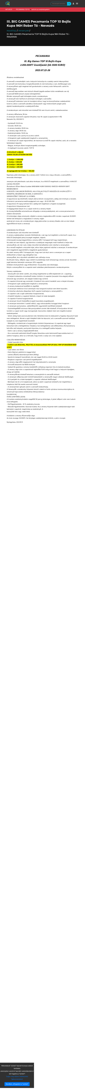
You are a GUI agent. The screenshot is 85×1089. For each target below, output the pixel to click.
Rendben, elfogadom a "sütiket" (17, 1084)
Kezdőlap (11, 30)
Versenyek (23, 30)
